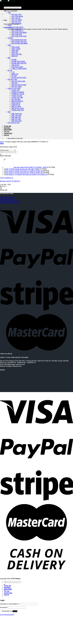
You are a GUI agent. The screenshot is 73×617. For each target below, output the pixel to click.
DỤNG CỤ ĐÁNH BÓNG (19, 69)
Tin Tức (6, 131)
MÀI (9, 58)
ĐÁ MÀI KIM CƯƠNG (18, 61)
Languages (8, 27)
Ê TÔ (13, 72)
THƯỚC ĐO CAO (16, 96)
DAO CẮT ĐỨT (16, 22)
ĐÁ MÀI (14, 60)
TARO (9, 45)
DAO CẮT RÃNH (16, 20)
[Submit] (1, 154)
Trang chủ (7, 126)
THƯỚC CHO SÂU (17, 97)
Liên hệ (6, 135)
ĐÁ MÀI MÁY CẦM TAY (18, 63)
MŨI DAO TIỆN (16, 14)
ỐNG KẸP (14, 83)
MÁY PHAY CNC (16, 114)
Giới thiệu (7, 128)
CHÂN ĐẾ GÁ (15, 105)
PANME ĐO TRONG (17, 94)
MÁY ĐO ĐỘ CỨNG (17, 108)
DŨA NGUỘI (15, 65)
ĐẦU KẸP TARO (16, 87)
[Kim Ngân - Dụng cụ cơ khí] (8, 1)
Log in (15, 611)
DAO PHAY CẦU (16, 29)
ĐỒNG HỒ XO (15, 103)
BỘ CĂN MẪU (15, 99)
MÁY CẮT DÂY (16, 119)
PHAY (9, 25)
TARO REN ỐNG (16, 54)
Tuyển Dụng (8, 133)
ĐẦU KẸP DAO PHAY (18, 81)
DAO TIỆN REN (16, 23)
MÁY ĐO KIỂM (16, 106)
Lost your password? (7, 614)
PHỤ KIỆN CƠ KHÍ (14, 123)
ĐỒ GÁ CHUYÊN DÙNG (18, 78)
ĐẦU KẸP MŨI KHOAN (18, 85)
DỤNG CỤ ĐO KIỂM (14, 88)
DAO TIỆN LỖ (15, 18)
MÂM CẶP (14, 74)
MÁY (9, 112)
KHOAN (10, 38)
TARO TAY (14, 52)
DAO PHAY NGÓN (17, 27)
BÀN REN (14, 56)
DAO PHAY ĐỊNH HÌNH (19, 36)
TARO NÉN (14, 51)
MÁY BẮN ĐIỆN (16, 121)
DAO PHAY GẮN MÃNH (19, 33)
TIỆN (9, 13)
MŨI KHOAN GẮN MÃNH (19, 43)
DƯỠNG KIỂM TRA (17, 110)
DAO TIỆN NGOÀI (17, 16)
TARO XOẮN (15, 47)
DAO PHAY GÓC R (17, 31)
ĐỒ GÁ (10, 70)
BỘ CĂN (14, 76)
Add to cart (3, 190)
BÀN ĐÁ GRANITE (17, 101)
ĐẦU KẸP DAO (12, 79)
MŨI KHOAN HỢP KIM (18, 40)
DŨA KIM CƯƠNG (17, 67)
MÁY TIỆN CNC (16, 115)
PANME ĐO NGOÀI (17, 92)
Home (2, 142)
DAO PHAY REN (16, 34)
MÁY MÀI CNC (16, 117)
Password (4, 607)
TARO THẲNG (15, 49)
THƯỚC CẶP (15, 90)
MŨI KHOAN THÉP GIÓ (19, 42)
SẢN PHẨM (8, 130)
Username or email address (9, 604)
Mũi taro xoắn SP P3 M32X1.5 (10, 181)
